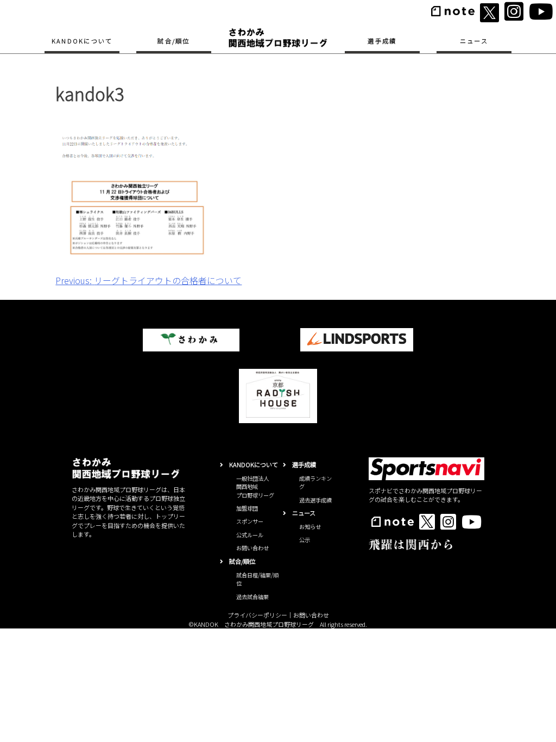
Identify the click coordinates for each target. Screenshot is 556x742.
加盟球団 (247, 508)
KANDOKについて (82, 40)
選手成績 (382, 40)
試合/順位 (173, 40)
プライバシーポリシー (257, 615)
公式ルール (249, 535)
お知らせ (310, 527)
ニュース (474, 40)
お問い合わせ (252, 548)
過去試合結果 (252, 597)
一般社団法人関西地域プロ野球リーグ (255, 486)
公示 (304, 540)
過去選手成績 (315, 500)
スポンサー (249, 521)
